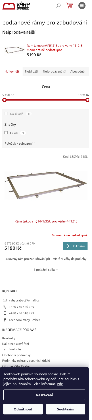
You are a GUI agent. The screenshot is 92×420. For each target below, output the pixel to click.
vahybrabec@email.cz (24, 300)
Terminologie (11, 349)
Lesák (17, 133)
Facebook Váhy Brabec (24, 320)
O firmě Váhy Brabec (16, 366)
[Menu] (81, 5)
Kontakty (8, 338)
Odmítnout (23, 409)
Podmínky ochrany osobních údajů (26, 360)
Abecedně (77, 71)
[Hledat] (58, 5)
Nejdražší (31, 71)
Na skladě (19, 114)
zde (60, 383)
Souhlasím (65, 409)
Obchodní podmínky (16, 355)
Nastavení (44, 394)
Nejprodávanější (54, 71)
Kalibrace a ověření (15, 343)
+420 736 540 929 (21, 307)
